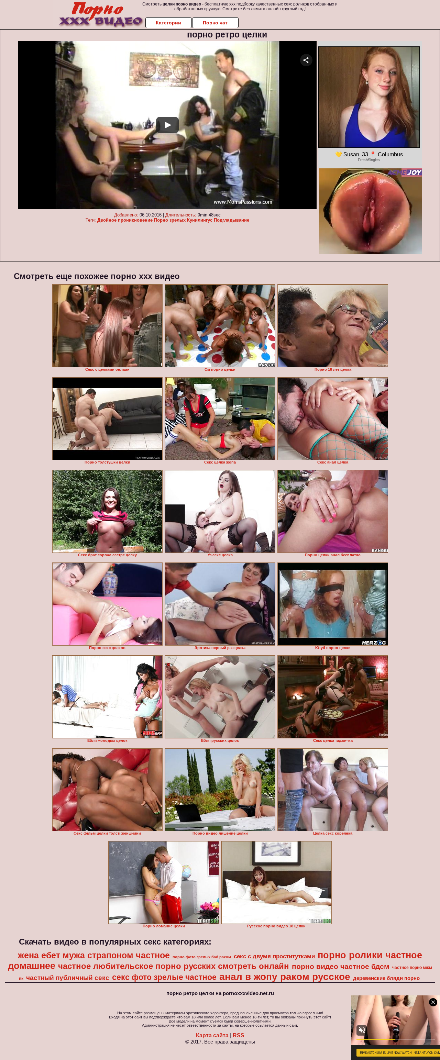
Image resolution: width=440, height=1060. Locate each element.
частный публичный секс (67, 977)
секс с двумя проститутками (274, 956)
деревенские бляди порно (386, 978)
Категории (168, 22)
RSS (238, 1035)
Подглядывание (231, 220)
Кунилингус (199, 220)
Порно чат (215, 22)
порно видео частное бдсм (340, 966)
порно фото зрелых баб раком (202, 957)
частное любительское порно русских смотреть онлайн (173, 966)
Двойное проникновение (125, 220)
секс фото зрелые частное (164, 977)
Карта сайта (212, 1035)
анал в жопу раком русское (284, 976)
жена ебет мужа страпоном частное (94, 955)
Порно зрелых (170, 220)
